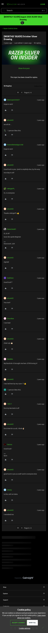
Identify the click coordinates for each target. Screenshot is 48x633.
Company (6, 606)
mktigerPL (11, 188)
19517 (9, 404)
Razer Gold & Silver (10, 28)
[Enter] (4, 10)
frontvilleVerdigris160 (15, 145)
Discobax (10, 318)
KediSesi (10, 278)
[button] (2, 5)
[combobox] (24, 10)
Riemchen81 (11, 229)
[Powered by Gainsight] (24, 578)
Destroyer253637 (13, 100)
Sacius (9, 444)
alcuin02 (10, 120)
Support (5, 600)
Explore (5, 593)
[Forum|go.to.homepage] (15, 4)
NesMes (10, 359)
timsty (9, 490)
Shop (4, 587)
